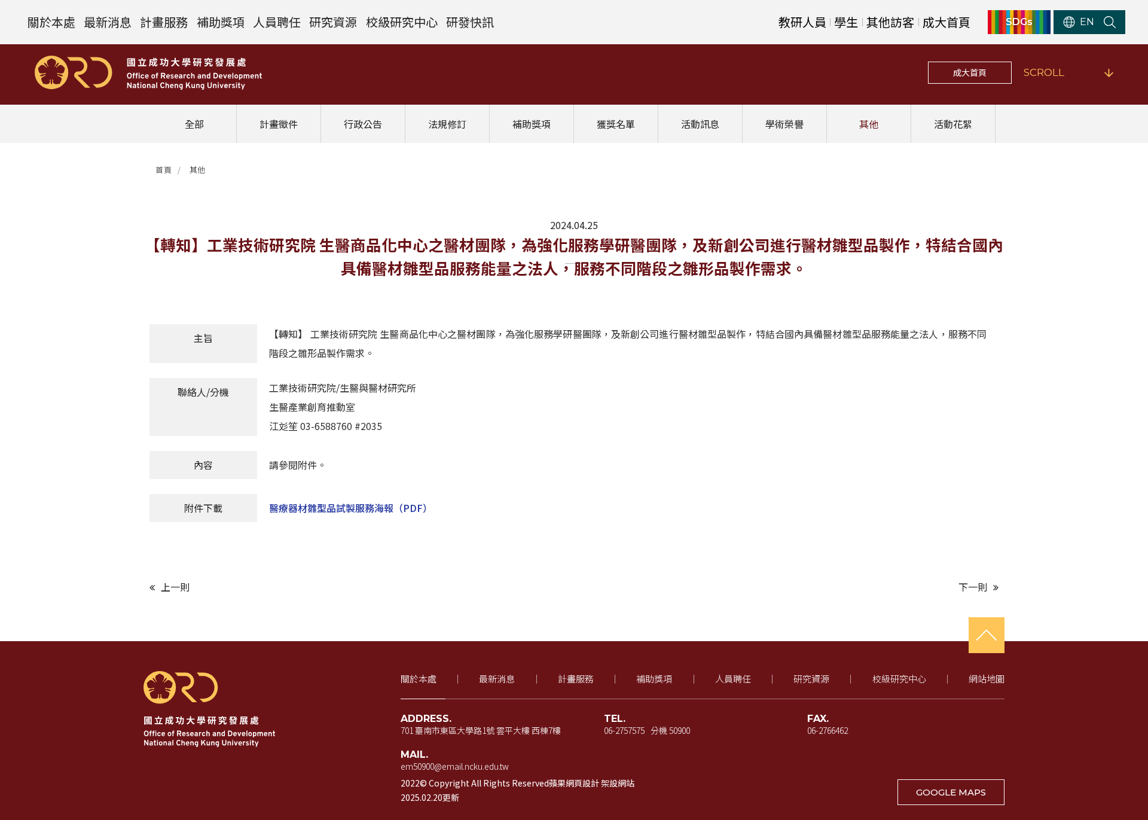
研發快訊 (470, 22)
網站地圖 (986, 678)
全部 (194, 124)
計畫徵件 (278, 124)
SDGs (1019, 22)
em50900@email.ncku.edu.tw (455, 766)
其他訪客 (890, 22)
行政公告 (363, 124)
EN (1087, 22)
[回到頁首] (986, 635)
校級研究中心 (402, 22)
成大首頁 (946, 22)
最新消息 (108, 22)
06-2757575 (624, 730)
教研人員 (802, 22)
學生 (846, 22)
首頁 (163, 169)
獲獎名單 (616, 124)
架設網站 (617, 783)
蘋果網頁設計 (574, 783)
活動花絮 (953, 124)
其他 (868, 124)
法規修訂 (447, 124)
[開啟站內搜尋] (1110, 22)
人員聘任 (277, 22)
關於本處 (51, 22)
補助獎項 (221, 22)
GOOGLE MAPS (951, 792)
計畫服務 (164, 22)
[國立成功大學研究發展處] (148, 73)
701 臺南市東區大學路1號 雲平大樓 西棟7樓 (481, 730)
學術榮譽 (784, 124)
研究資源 (333, 22)
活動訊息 (700, 124)
